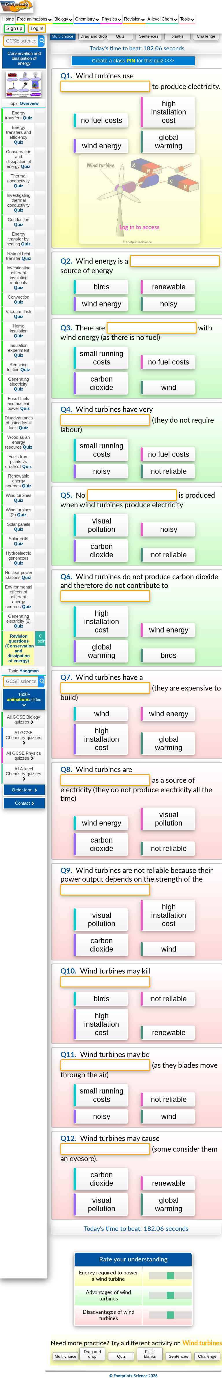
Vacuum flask (19, 314)
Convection (18, 299)
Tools (185, 18)
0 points (42, 638)
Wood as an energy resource (18, 442)
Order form (23, 789)
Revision (133, 18)
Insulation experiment (18, 350)
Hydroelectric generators (18, 558)
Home (8, 18)
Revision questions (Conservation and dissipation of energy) (19, 648)
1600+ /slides (24, 697)
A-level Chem (160, 18)
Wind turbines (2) (19, 512)
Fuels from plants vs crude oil (18, 461)
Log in (37, 28)
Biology (61, 18)
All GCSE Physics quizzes (23, 755)
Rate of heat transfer (18, 256)
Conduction (18, 222)
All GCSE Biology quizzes (23, 719)
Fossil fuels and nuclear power (19, 403)
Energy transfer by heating (18, 239)
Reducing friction (18, 367)
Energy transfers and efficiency (18, 135)
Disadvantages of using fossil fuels (19, 422)
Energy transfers (18, 115)
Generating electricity (18, 384)
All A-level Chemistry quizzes (23, 771)
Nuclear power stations (18, 575)
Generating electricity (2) (18, 621)
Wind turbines (19, 498)
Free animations (33, 18)
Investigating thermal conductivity (18, 202)
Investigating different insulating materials (18, 277)
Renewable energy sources (18, 480)
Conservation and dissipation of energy (18, 159)
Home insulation (18, 330)
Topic (24, 103)
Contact (23, 803)
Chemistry (85, 18)
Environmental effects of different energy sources (18, 596)
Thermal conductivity (18, 180)
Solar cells (18, 541)
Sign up (14, 28)
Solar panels (18, 527)
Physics (110, 18)
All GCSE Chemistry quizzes (23, 735)
